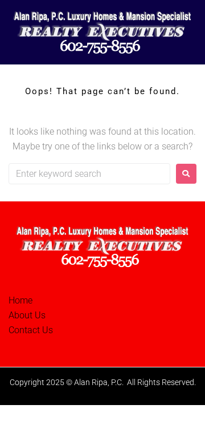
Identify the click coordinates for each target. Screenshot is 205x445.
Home (20, 300)
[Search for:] (89, 173)
